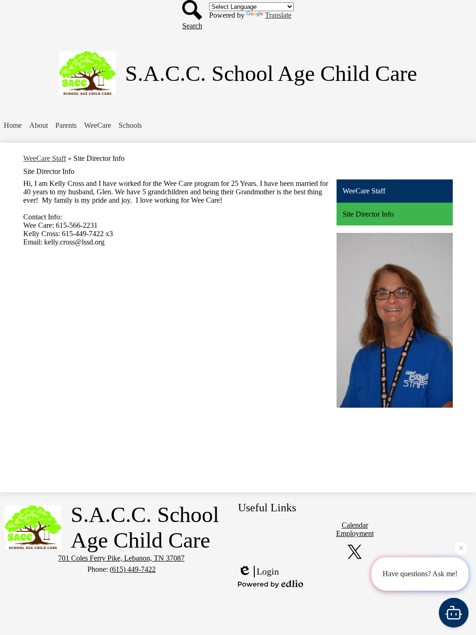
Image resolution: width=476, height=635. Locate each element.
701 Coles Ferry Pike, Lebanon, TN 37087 (121, 558)
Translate (278, 15)
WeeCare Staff (44, 158)
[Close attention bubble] (461, 547)
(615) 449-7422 (133, 569)
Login (268, 571)
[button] (39, 125)
